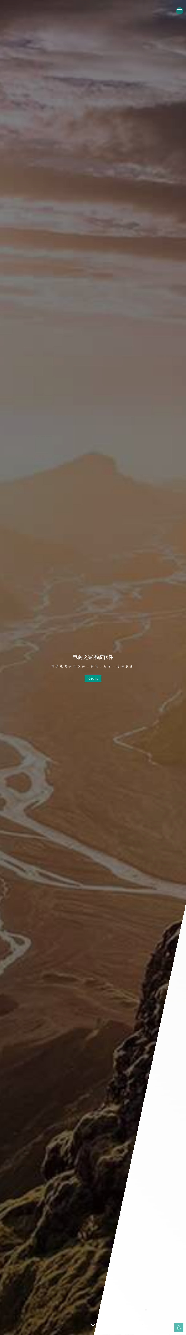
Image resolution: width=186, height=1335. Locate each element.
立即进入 (93, 679)
